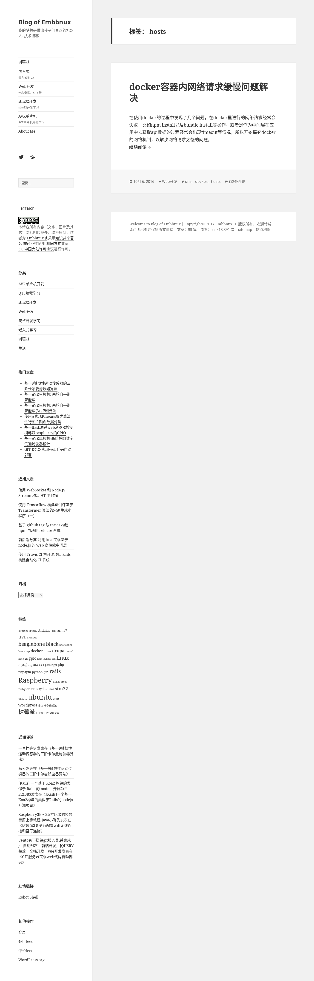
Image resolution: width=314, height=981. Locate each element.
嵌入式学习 (27, 329)
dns (188, 181)
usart (56, 698)
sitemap (245, 229)
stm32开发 (28, 104)
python (37, 672)
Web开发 (30, 89)
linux (63, 657)
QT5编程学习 (29, 293)
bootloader (65, 644)
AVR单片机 (31, 119)
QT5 (46, 672)
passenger (51, 664)
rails (55, 671)
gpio (32, 658)
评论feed (26, 950)
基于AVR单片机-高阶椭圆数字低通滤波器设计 (48, 441)
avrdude (32, 637)
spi (41, 689)
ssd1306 (49, 689)
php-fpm (24, 672)
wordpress (27, 705)
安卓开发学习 (29, 320)
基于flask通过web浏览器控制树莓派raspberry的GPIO (48, 430)
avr (22, 636)
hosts (216, 181)
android (23, 630)
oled (41, 664)
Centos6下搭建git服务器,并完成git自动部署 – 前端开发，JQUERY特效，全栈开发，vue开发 (46, 846)
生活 (22, 348)
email (70, 651)
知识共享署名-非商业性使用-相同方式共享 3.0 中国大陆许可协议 (46, 243)
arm (53, 630)
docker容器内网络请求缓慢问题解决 (198, 92)
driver (47, 651)
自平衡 (39, 712)
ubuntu (40, 697)
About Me (26, 131)
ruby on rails (28, 689)
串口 (40, 705)
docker (37, 650)
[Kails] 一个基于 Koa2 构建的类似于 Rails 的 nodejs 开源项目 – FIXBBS (44, 789)
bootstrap (24, 651)
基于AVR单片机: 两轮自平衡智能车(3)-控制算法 (47, 408)
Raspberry (35, 680)
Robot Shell (28, 897)
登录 (22, 932)
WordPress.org (31, 959)
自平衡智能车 (52, 712)
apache (33, 630)
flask (21, 658)
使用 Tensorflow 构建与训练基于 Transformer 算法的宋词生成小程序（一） (45, 510)
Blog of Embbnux (44, 22)
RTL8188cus (60, 681)
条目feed (26, 941)
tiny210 (22, 698)
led (54, 658)
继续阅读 (140, 147)
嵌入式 (26, 74)
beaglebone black (38, 644)
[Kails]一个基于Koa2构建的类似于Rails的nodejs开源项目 (45, 800)
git (26, 658)
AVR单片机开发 (31, 283)
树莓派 (23, 62)
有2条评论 (236, 181)
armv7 (62, 630)
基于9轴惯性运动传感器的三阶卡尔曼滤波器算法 (47, 386)
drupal (59, 650)
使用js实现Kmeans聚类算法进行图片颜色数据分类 (47, 419)
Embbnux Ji (37, 238)
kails (40, 658)
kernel (47, 658)
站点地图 (263, 229)
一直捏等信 (27, 748)
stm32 (61, 689)
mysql (22, 664)
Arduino (44, 630)
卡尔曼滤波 (50, 705)
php (61, 664)
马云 (22, 768)
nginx (33, 664)
